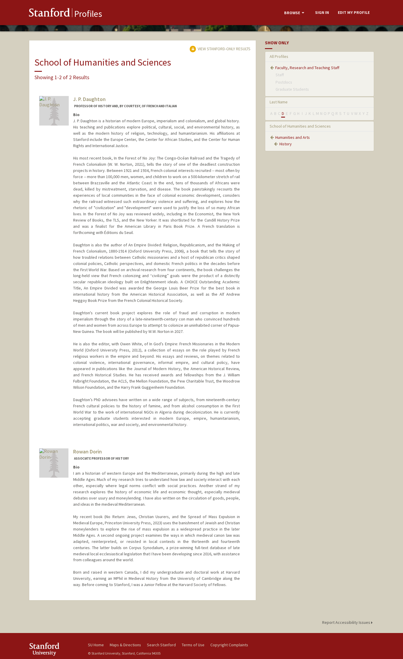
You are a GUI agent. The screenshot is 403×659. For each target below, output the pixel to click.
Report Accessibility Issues (346, 622)
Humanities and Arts (292, 137)
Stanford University (54, 649)
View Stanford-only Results (223, 48)
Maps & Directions (125, 644)
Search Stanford (161, 644)
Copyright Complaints (229, 644)
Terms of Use (193, 644)
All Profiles (279, 56)
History (285, 144)
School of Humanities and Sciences (300, 126)
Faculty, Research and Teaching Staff (307, 67)
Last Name (279, 102)
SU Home (96, 644)
